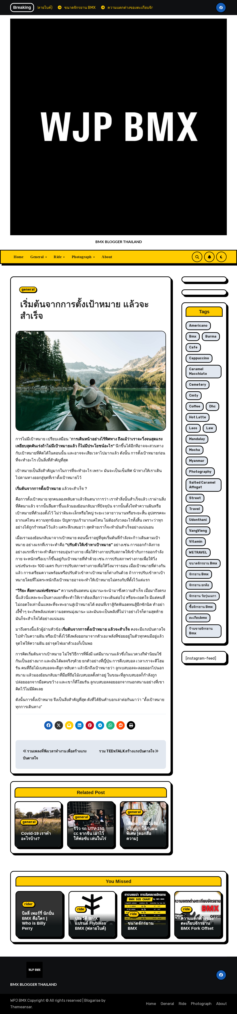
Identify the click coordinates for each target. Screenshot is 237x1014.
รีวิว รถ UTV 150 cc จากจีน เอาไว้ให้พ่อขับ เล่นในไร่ (90, 833)
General (37, 257)
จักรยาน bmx (199, 574)
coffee (194, 406)
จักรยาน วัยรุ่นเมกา (202, 596)
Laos (193, 428)
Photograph (82, 257)
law (209, 428)
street (195, 498)
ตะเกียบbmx (198, 618)
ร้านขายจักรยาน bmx (201, 631)
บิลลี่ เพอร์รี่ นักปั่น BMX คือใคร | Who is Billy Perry (38, 921)
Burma (210, 336)
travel (194, 509)
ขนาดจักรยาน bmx (203, 563)
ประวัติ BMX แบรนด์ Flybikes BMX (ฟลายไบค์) (90, 923)
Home (18, 257)
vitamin (195, 542)
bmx (192, 336)
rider (28, 904)
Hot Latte (197, 417)
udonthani (198, 520)
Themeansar (21, 1007)
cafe (193, 347)
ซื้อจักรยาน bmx (201, 607)
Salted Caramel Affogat (202, 485)
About (107, 257)
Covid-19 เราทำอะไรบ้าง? (36, 836)
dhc (212, 406)
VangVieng (198, 531)
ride (80, 909)
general (28, 289)
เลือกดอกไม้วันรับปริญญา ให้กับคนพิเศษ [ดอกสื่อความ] (142, 831)
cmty (193, 395)
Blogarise (92, 1000)
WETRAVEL (198, 552)
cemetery (197, 385)
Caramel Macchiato (198, 371)
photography (200, 472)
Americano (198, 326)
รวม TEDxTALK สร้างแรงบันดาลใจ (127, 751)
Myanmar (196, 461)
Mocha (194, 450)
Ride (58, 257)
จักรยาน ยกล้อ (199, 585)
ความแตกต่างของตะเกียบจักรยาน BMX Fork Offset (197, 923)
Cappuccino (199, 358)
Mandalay (197, 439)
